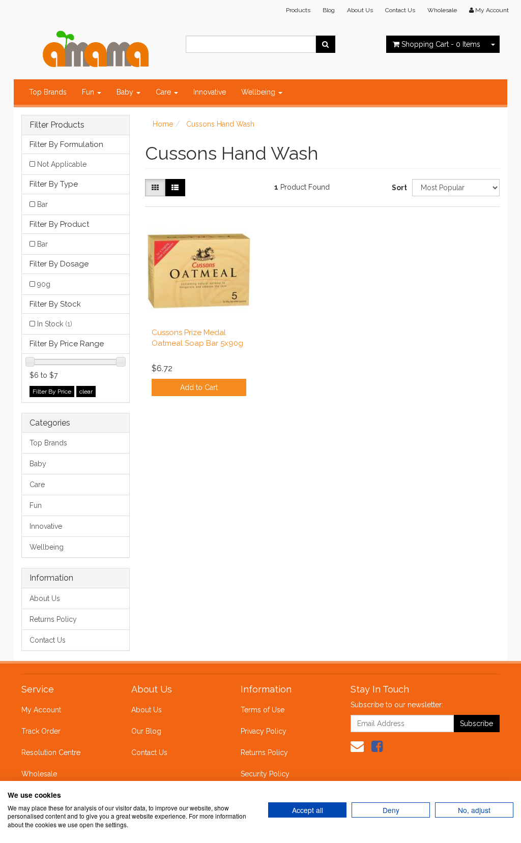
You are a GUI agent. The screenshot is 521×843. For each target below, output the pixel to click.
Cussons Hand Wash (220, 124)
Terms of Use (262, 710)
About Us (360, 10)
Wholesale (442, 10)
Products (298, 10)
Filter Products (57, 125)
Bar (42, 204)
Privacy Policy (263, 731)
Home (163, 124)
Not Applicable (61, 164)
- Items (440, 44)
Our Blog (146, 731)
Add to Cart (199, 387)
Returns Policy (53, 619)
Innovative (209, 92)
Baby (126, 92)
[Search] (325, 44)
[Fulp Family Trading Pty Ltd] (95, 47)
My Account (41, 710)
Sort (398, 188)
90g (43, 284)
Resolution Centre (50, 752)
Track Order (41, 731)
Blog (329, 10)
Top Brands (48, 92)
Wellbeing (259, 92)
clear (86, 391)
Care (164, 92)
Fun (89, 92)
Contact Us (400, 10)
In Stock (54, 324)
